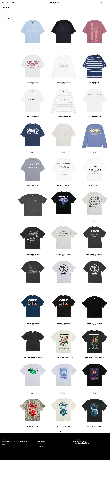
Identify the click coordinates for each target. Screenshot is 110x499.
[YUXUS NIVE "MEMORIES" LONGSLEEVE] (63, 100)
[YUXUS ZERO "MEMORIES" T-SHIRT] (63, 31)
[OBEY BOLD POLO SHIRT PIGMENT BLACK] (94, 306)
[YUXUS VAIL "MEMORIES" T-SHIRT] (32, 65)
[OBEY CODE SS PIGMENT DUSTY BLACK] (32, 237)
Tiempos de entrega (41, 446)
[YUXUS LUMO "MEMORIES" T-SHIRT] (94, 100)
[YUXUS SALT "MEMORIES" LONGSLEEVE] (63, 65)
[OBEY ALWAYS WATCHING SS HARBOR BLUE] (32, 306)
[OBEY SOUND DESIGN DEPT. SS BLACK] (63, 203)
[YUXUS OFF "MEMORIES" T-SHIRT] (32, 100)
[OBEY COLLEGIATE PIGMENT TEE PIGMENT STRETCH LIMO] (32, 341)
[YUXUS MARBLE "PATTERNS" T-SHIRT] (63, 169)
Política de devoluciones (42, 441)
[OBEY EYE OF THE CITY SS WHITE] (32, 375)
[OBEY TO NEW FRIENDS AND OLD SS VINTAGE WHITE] (63, 341)
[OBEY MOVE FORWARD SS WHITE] (63, 272)
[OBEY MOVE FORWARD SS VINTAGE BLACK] (94, 272)
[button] (8, 2)
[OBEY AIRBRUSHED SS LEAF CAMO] (32, 410)
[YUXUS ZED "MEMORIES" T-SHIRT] (94, 31)
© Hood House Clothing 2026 (54, 457)
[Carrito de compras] (107, 3)
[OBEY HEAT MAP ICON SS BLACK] (94, 375)
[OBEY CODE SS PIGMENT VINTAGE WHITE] (94, 203)
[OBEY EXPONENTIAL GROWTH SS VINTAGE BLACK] (94, 237)
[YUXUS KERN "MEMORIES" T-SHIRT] (32, 134)
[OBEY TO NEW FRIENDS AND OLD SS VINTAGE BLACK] (94, 341)
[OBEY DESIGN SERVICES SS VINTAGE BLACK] (32, 272)
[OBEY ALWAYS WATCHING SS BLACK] (63, 306)
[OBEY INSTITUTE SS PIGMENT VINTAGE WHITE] (63, 237)
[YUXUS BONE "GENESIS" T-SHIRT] (94, 169)
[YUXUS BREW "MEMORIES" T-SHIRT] (32, 169)
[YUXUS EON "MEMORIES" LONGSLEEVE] (94, 134)
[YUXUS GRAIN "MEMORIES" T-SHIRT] (63, 134)
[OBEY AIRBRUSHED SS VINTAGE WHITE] (63, 410)
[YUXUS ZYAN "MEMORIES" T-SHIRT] (32, 31)
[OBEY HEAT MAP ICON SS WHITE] (63, 375)
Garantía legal (40, 444)
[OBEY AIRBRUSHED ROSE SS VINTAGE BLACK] (94, 410)
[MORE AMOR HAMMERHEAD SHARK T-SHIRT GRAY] (32, 203)
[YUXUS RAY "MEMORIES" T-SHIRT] (94, 65)
